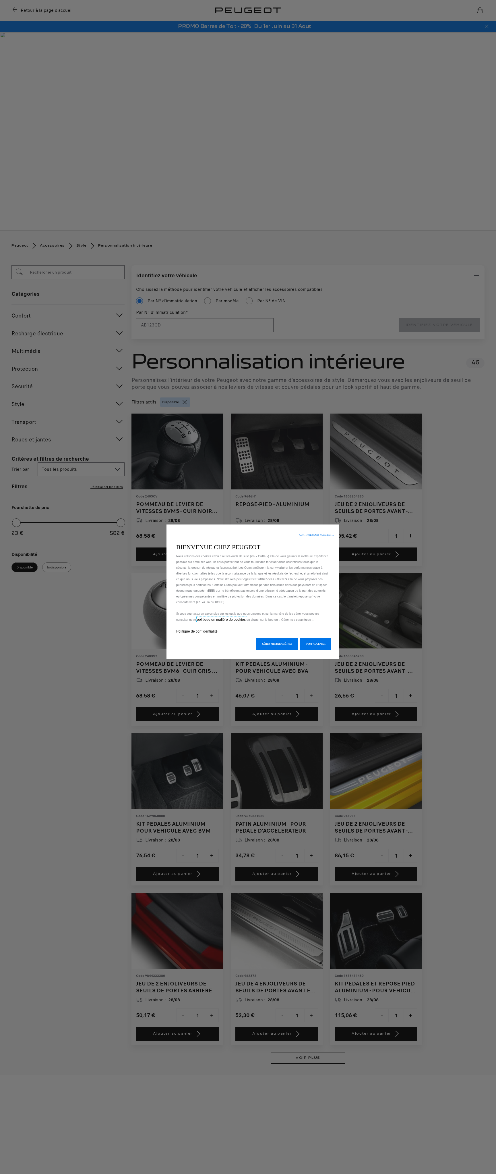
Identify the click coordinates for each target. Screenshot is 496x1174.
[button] (316, 535)
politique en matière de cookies (222, 619)
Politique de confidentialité (197, 631)
